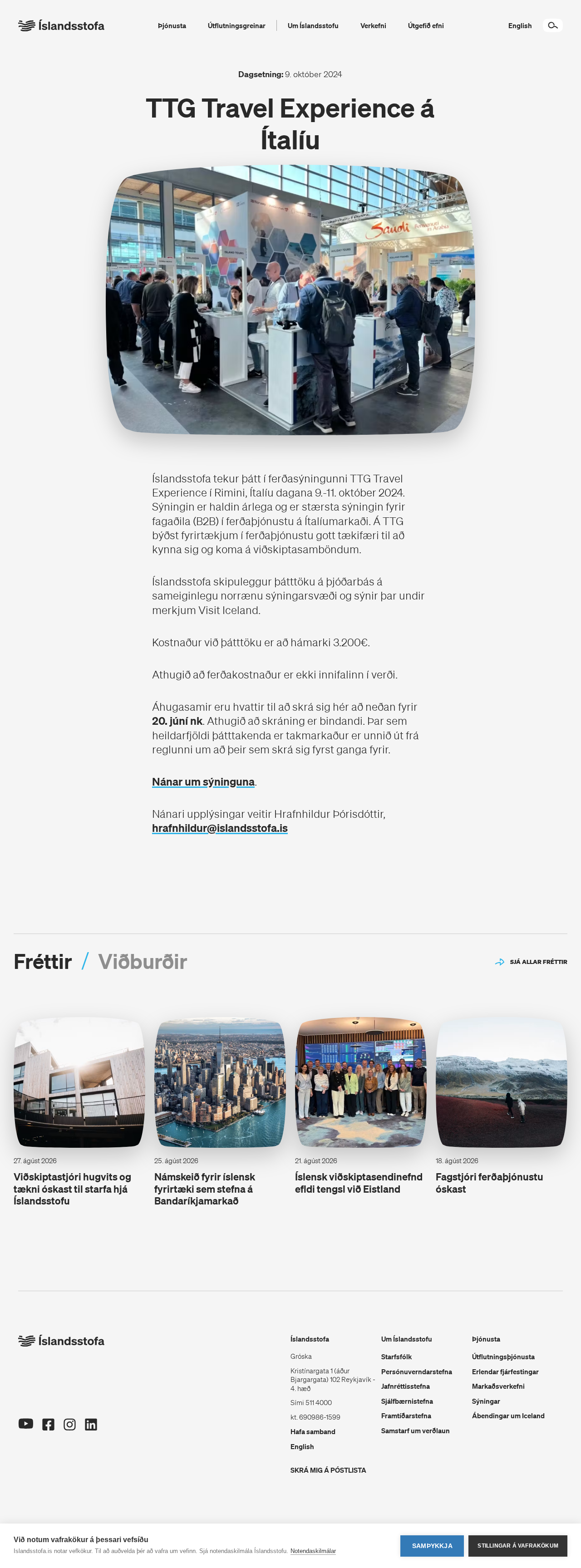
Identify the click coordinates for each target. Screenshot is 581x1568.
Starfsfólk (396, 1356)
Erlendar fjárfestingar (505, 1371)
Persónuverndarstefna (416, 1371)
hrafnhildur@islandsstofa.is (220, 828)
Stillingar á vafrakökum (518, 1546)
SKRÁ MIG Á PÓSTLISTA (328, 1470)
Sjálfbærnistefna (407, 1401)
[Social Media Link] (25, 1438)
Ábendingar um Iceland (508, 1415)
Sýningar (486, 1401)
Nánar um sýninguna (203, 781)
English (302, 1446)
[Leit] (553, 25)
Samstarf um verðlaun (415, 1430)
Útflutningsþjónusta (503, 1356)
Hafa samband (312, 1431)
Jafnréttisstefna (405, 1386)
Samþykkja (432, 1546)
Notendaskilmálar (313, 1551)
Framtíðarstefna (406, 1415)
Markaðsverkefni (498, 1386)
